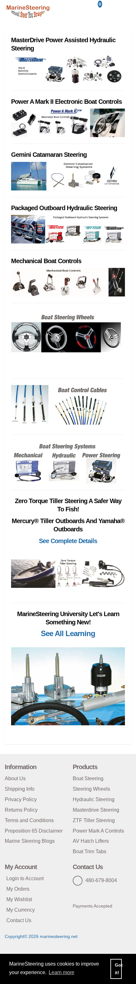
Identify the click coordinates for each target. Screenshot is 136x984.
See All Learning (68, 633)
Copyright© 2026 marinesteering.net (41, 936)
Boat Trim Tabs (89, 851)
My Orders (17, 889)
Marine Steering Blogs (30, 841)
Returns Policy (21, 810)
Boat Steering (88, 778)
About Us (15, 778)
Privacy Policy (21, 799)
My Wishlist (19, 899)
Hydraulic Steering (93, 799)
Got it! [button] (118, 968)
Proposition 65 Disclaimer (34, 831)
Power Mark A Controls (98, 831)
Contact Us (18, 920)
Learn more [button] (61, 972)
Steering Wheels (91, 789)
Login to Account (25, 878)
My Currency (20, 910)
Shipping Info (19, 789)
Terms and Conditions (29, 820)
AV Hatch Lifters (91, 841)
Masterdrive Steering (96, 810)
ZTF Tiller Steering (94, 820)
